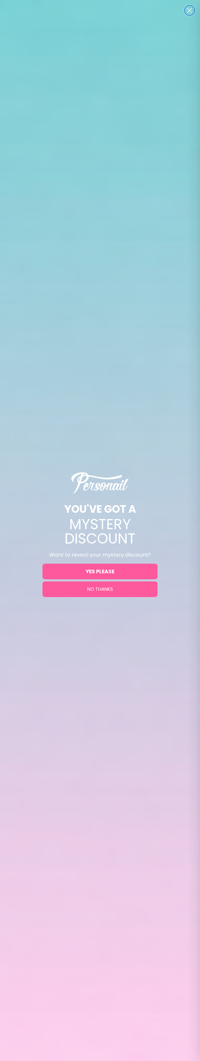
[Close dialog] (189, 10)
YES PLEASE (100, 571)
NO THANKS (100, 589)
